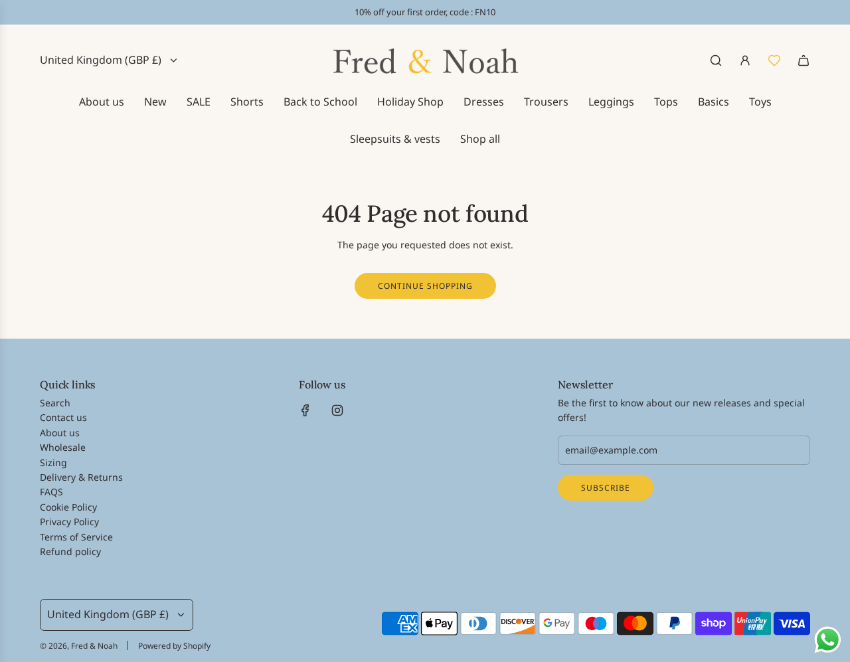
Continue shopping (425, 285)
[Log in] (745, 60)
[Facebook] (305, 410)
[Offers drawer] (774, 60)
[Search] (715, 60)
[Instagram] (337, 410)
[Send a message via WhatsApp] (827, 639)
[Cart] (803, 60)
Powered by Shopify (174, 645)
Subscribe (605, 487)
